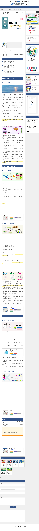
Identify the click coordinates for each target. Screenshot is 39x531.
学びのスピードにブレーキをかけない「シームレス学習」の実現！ (9, 473)
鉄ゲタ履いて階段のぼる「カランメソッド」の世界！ (9, 465)
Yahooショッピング (13, 354)
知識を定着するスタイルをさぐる (31, 121)
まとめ (4, 73)
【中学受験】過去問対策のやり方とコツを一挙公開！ (3, 465)
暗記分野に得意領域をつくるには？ (9, 61)
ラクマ (15, 217)
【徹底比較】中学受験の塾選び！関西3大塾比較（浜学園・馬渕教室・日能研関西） (35, 87)
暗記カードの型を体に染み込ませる (9, 67)
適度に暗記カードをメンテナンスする (31, 126)
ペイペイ (19, 217)
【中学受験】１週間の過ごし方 (15, 464)
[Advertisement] (12, 515)
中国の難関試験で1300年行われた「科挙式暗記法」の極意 (19, 477)
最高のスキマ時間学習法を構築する (9, 65)
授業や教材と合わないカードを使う (9, 71)
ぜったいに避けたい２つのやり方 (31, 127)
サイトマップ (14, 526)
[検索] (37, 12)
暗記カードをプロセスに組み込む (8, 66)
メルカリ (11, 217)
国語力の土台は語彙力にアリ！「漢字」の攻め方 (6, 477)
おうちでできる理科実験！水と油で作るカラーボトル (35, 76)
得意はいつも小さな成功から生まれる (9, 62)
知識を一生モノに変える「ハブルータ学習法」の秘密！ (3, 473)
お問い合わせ (25, 526)
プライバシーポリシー (19, 526)
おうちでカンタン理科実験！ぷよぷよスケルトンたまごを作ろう (35, 80)
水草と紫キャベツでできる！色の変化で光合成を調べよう (35, 83)
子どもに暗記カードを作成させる (8, 72)
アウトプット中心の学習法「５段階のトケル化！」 (21, 465)
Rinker (13, 308)
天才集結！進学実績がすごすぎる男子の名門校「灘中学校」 (35, 90)
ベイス (11, 414)
